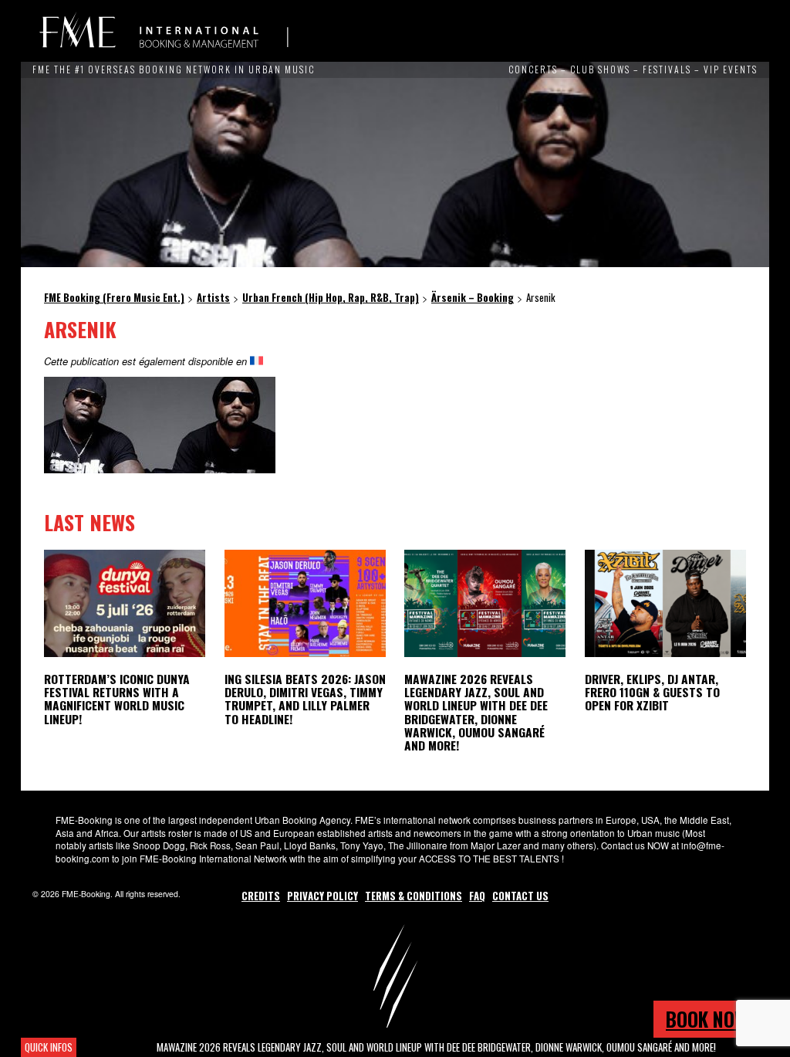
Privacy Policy (322, 895)
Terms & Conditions (413, 895)
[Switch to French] (256, 361)
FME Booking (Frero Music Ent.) (163, 31)
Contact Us (520, 895)
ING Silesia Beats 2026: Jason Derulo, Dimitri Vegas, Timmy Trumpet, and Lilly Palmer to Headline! (305, 698)
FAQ (477, 895)
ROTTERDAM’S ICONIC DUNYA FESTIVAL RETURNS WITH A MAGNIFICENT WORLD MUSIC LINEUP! (117, 698)
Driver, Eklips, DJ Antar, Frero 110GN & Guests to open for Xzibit (652, 691)
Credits (260, 895)
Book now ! (711, 1018)
